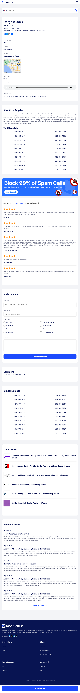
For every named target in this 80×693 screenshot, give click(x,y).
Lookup (4, 647)
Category (7, 320)
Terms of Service (45, 654)
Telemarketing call (49, 322)
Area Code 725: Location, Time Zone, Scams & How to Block (27, 549)
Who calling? (8, 310)
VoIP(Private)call (48, 332)
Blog (3, 650)
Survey (8, 329)
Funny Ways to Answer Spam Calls (17, 534)
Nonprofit (46, 329)
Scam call (9, 325)
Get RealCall (40, 689)
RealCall (42, 647)
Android (42, 666)
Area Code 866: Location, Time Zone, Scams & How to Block (27, 579)
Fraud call (9, 332)
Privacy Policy (45, 650)
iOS (41, 670)
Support (4, 670)
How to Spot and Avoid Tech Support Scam (20, 564)
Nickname (7, 301)
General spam (47, 325)
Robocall (9, 322)
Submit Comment (40, 356)
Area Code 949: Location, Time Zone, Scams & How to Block (27, 594)
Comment (7, 338)
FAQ (3, 666)
